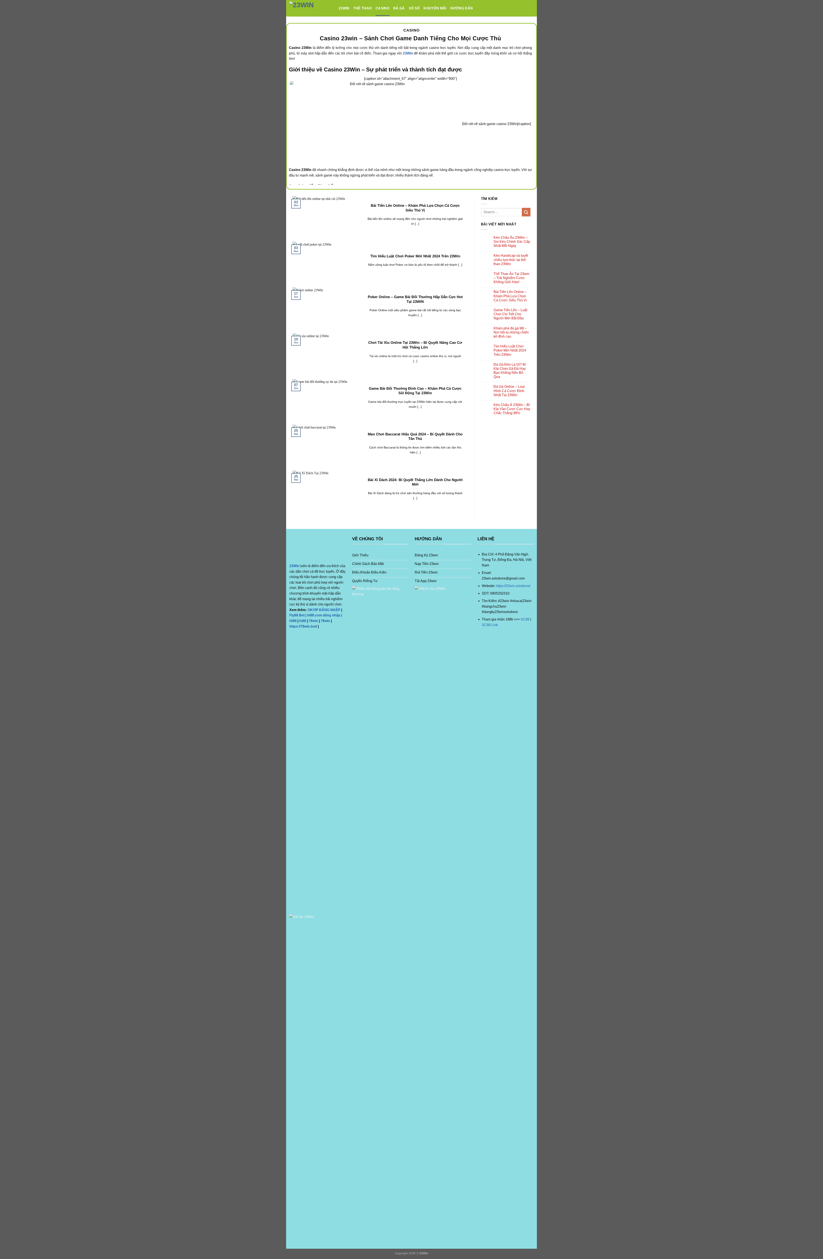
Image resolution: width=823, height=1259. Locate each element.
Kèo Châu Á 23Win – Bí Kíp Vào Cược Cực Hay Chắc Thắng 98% (512, 409)
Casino (382, 8)
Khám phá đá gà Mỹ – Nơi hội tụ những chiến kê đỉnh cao (511, 332)
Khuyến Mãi (435, 8)
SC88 (525, 619)
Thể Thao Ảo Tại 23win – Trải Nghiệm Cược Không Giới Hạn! (511, 278)
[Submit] (526, 212)
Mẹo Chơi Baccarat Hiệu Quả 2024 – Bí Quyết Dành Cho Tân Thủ (415, 436)
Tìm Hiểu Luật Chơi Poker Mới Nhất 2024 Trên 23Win (415, 256)
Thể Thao (362, 8)
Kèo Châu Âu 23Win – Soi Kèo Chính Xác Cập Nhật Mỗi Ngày (512, 242)
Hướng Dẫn (461, 8)
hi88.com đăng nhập (323, 615)
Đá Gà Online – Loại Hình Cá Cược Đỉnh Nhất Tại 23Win (509, 391)
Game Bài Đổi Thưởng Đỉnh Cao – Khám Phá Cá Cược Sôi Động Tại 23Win (415, 390)
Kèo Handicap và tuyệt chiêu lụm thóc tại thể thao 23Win (511, 260)
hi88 (302, 621)
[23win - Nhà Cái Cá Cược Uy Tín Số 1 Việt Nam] (310, 8)
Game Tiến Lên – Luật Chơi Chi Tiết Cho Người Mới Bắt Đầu (510, 314)
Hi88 (293, 621)
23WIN (344, 8)
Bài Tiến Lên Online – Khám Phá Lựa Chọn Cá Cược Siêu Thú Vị (415, 208)
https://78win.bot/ (303, 626)
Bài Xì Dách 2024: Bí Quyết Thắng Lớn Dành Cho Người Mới (415, 482)
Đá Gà (399, 8)
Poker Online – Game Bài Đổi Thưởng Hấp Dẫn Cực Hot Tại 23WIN (415, 299)
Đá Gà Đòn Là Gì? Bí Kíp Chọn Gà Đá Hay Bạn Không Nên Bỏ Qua (510, 371)
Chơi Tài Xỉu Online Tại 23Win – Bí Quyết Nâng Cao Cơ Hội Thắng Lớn (415, 345)
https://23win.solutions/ (513, 586)
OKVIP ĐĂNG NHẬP (324, 610)
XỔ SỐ (414, 8)
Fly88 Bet (297, 615)
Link (494, 625)
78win (313, 621)
